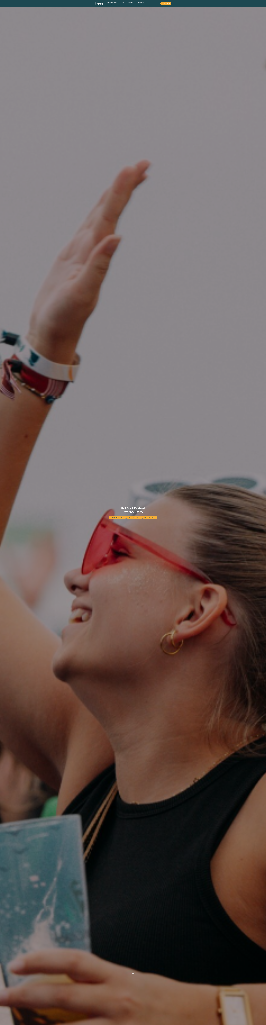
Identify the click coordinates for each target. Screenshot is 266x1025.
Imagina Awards (111, 5)
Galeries (140, 2)
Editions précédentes (112, 2)
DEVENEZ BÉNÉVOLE (149, 517)
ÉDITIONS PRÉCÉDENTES (117, 517)
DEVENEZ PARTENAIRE (133, 517)
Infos (123, 2)
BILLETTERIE (165, 3)
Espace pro (131, 2)
